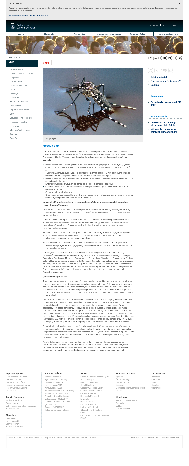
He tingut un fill (12, 421)
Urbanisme (14, 126)
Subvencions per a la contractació (21, 406)
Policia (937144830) (54, 382)
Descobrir (50, 33)
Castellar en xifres (124, 409)
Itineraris (120, 385)
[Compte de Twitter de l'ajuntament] (170, 58)
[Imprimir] (171, 72)
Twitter (154, 382)
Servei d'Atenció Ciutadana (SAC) (95, 377)
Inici (163, 25)
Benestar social (16, 69)
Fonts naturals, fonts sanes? (166, 81)
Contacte (173, 25)
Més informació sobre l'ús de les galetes (28, 15)
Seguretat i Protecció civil (21, 118)
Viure (21, 33)
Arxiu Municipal (87, 379)
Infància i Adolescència (20, 130)
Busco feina (11, 418)
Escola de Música (88, 404)
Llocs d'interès (122, 382)
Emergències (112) (53, 385)
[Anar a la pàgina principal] (22, 26)
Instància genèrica (14, 400)
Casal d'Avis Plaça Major (91, 388)
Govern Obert (138, 33)
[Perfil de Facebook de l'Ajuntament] (175, 58)
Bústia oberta (12, 403)
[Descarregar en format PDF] (164, 72)
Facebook (155, 379)
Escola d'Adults (87, 402)
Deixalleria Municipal (89, 396)
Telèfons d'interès (53, 377)
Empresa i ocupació (109, 33)
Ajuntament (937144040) (56, 379)
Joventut (13, 134)
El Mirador (85, 399)
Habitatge (14, 93)
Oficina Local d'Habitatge (91, 410)
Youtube (155, 385)
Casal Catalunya (87, 385)
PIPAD (83, 418)
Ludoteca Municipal (89, 407)
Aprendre (79, 33)
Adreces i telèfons (14, 379)
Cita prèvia (11, 390)
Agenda (119, 377)
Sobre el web (148, 438)
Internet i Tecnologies (19, 102)
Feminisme (14, 97)
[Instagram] (160, 58)
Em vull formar (12, 424)
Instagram (155, 377)
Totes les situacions (15, 426)
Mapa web (174, 438)
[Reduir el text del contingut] (157, 72)
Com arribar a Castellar (16, 377)
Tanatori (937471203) (54, 407)
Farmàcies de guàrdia (15, 382)
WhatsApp (156, 388)
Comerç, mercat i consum (21, 73)
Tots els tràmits (13, 409)
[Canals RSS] (180, 58)
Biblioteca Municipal (89, 382)
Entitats (119, 406)
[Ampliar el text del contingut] (151, 72)
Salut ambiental (159, 77)
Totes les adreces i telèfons (57, 410)
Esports (13, 89)
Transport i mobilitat (18, 122)
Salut (12, 114)
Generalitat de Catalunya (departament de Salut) (164, 123)
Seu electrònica (168, 33)
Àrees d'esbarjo (123, 379)
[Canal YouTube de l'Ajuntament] (165, 58)
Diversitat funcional (18, 85)
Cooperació (15, 77)
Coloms (155, 85)
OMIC (83, 413)
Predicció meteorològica (126, 400)
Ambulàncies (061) (53, 388)
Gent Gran (14, 138)
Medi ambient (15, 106)
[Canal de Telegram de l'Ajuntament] (150, 58)
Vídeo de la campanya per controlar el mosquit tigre (164, 130)
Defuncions (121, 403)
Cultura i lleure (16, 81)
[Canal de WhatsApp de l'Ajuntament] (155, 58)
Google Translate (152, 25)
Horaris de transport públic (18, 385)
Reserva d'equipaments (16, 388)
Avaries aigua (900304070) (57, 393)
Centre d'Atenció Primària (91, 390)
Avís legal (135, 438)
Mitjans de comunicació (20, 110)
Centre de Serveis (88, 393)
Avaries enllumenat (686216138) (59, 390)
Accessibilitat (162, 438)
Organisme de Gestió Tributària (94, 415)
